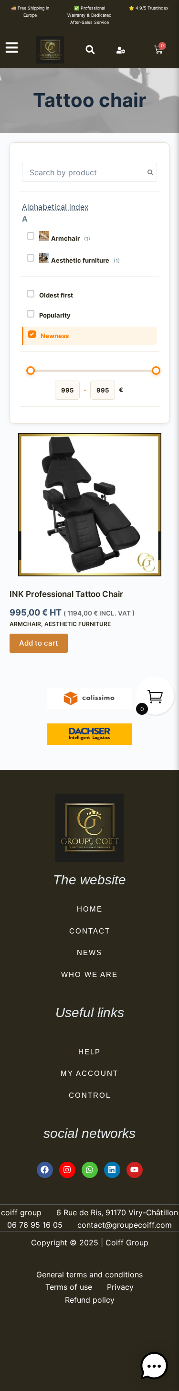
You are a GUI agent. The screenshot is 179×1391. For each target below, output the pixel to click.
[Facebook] (45, 1170)
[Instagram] (67, 1170)
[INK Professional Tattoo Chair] (89, 504)
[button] (90, 49)
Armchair (25, 623)
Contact (89, 931)
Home (90, 909)
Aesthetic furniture (77, 623)
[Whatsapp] (90, 1170)
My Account (89, 1073)
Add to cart (38, 643)
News (89, 952)
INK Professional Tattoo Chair (66, 594)
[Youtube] (134, 1170)
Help (89, 1052)
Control (90, 1095)
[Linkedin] (112, 1170)
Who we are (89, 974)
